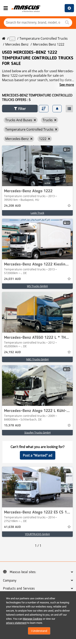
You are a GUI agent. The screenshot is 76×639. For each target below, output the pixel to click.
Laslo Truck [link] (37, 213)
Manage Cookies (32, 618)
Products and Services (19, 588)
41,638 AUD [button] (12, 527)
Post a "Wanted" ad (37, 455)
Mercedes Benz (17, 44)
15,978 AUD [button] (12, 425)
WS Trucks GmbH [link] (37, 286)
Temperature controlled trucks (43, 38)
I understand (39, 630)
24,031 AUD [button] (12, 279)
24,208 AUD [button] (12, 206)
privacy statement (16, 622)
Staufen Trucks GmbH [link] (37, 432)
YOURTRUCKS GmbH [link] (37, 534)
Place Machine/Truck (69, 8)
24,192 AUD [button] (12, 352)
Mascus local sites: (23, 572)
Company (9, 580)
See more (66, 84)
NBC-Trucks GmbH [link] (37, 359)
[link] (37, 165)
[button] (20, 108)
